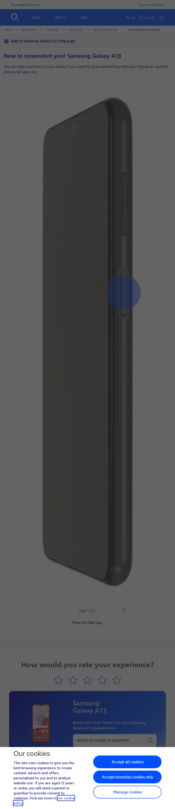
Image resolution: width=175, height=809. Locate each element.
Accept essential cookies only (127, 777)
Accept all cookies (127, 762)
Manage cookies (127, 792)
